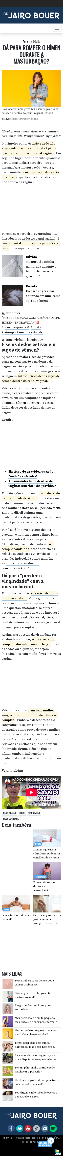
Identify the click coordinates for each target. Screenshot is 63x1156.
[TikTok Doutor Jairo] (36, 1128)
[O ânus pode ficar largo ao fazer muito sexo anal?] (8, 996)
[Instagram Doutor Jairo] (44, 1128)
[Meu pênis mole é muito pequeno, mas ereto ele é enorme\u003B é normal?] (8, 1021)
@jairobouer (11, 313)
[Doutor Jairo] (31, 15)
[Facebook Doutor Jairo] (10, 1128)
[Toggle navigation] (57, 28)
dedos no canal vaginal (38, 239)
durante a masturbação (33, 644)
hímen (22, 813)
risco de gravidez (11, 818)
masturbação (9, 813)
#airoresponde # (17, 327)
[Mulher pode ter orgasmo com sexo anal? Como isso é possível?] (8, 1033)
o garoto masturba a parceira (31, 160)
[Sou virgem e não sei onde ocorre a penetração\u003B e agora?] (8, 1095)
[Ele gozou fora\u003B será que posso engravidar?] (8, 1008)
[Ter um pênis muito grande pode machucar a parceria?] (8, 1070)
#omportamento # (18, 332)
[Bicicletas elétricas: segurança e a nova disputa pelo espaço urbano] (8, 1058)
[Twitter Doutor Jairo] (19, 1128)
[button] (46, 1142)
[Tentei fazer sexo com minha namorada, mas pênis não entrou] (8, 1046)
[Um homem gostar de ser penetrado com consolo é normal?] (8, 1083)
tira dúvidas (34, 813)
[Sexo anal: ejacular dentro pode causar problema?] (8, 983)
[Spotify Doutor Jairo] (52, 1128)
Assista (27, 42)
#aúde (38, 332)
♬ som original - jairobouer (22, 340)
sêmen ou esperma (30, 403)
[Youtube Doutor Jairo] (27, 1128)
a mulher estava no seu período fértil (33, 508)
